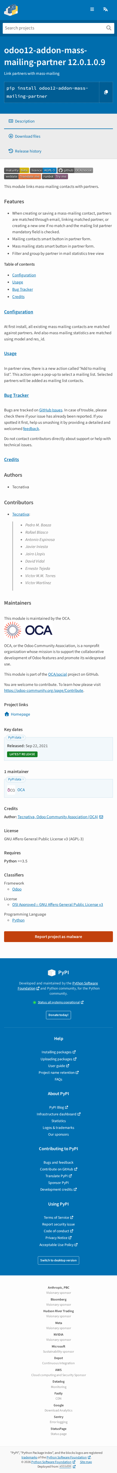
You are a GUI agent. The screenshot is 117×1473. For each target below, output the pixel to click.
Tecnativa (20, 514)
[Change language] (106, 9)
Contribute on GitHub (56, 1169)
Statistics (58, 1120)
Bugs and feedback (58, 1162)
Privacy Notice (56, 1237)
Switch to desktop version (58, 1260)
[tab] (58, 121)
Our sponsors (58, 1134)
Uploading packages (56, 1059)
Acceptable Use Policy (56, 1244)
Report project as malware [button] (58, 937)
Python (18, 920)
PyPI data (14, 737)
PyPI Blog (56, 1107)
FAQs (58, 1079)
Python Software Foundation (67, 1457)
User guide (56, 1065)
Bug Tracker (22, 289)
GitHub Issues (50, 410)
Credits (18, 297)
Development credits (56, 1189)
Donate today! (58, 1015)
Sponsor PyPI (58, 1182)
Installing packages (57, 1052)
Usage (17, 282)
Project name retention (57, 1072)
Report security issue (58, 1224)
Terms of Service (56, 1217)
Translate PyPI (56, 1176)
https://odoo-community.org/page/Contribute (43, 690)
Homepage (20, 714)
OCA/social (57, 674)
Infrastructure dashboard (56, 1114)
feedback (31, 429)
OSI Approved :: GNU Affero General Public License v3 (57, 904)
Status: (59, 1002)
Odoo (16, 889)
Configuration (24, 275)
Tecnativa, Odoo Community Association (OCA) (58, 817)
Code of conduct (56, 1231)
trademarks (29, 1457)
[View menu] (92, 9)
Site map (86, 1462)
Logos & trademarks (58, 1127)
